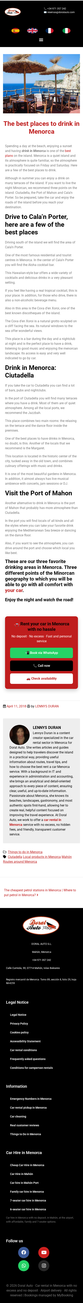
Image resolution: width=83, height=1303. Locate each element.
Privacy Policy (19, 1023)
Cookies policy (19, 1032)
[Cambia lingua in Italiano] (66, 30)
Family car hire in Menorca (27, 1191)
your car (14, 590)
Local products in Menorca (42, 857)
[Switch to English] (32, 30)
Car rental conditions (23, 1050)
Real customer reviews (24, 1125)
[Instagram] (43, 1265)
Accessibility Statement (25, 1041)
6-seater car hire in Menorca (28, 1209)
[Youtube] (43, 1252)
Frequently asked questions (28, 1059)
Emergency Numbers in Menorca (31, 1098)
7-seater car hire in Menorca (28, 1200)
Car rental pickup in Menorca (28, 1107)
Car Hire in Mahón (21, 1174)
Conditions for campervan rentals (31, 1067)
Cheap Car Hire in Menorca (27, 1165)
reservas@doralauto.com (61, 12)
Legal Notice (18, 1014)
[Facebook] (23, 1252)
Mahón (67, 857)
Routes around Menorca (20, 862)
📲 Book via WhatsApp (41, 653)
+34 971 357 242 (56, 8)
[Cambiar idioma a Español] (15, 30)
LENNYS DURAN (47, 706)
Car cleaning (18, 1116)
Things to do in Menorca (25, 852)
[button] (41, 39)
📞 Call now (41, 666)
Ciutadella (15, 857)
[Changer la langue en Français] (50, 30)
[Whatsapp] (23, 1265)
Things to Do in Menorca (25, 1134)
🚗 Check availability (41, 678)
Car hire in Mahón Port (24, 1182)
